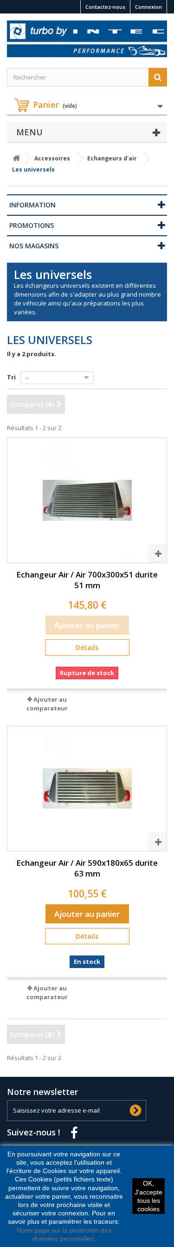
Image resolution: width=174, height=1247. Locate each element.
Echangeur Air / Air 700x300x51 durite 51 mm (87, 579)
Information (32, 204)
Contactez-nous (105, 6)
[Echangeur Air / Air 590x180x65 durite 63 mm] (87, 788)
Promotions (31, 225)
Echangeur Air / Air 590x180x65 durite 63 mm (87, 868)
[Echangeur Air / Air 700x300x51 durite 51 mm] (87, 500)
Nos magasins (33, 245)
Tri (11, 377)
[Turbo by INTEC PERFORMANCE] (87, 38)
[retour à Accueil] (16, 158)
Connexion (148, 6)
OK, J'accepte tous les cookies (148, 1196)
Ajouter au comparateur (47, 703)
